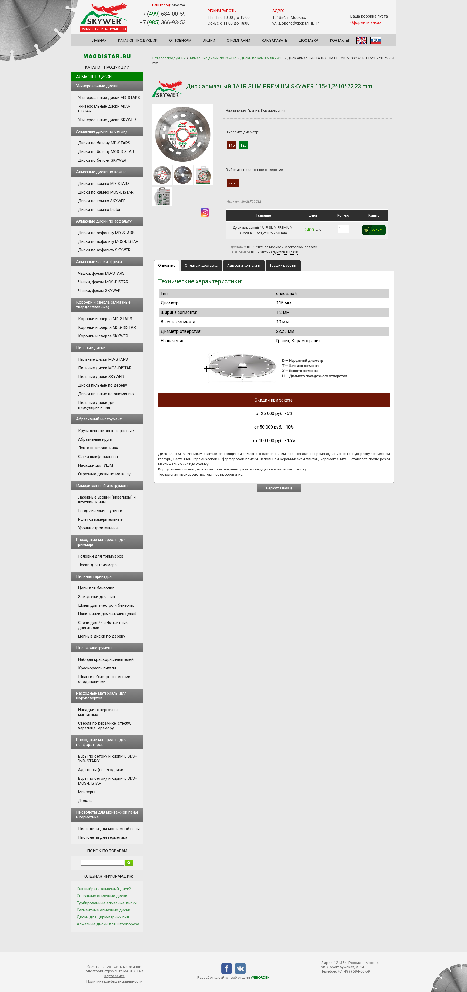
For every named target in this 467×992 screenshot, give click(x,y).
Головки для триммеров (101, 556)
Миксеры (86, 791)
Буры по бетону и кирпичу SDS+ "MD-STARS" (107, 759)
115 (231, 145)
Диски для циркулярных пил (103, 917)
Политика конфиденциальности (114, 981)
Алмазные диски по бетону (101, 131)
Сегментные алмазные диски (103, 910)
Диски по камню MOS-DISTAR (106, 192)
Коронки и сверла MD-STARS (105, 318)
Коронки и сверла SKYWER (103, 336)
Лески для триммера (97, 564)
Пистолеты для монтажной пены (109, 828)
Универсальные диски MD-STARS (109, 97)
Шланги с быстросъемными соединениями (104, 679)
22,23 (233, 183)
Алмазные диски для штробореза (108, 924)
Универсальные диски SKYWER (107, 119)
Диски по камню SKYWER (102, 200)
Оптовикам (180, 40)
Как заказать (275, 40)
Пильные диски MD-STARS (103, 359)
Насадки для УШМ (95, 465)
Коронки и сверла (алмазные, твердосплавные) (103, 305)
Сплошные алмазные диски (102, 896)
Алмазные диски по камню (101, 172)
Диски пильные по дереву (102, 385)
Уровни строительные (98, 528)
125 (243, 145)
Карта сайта (114, 976)
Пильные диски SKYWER (101, 376)
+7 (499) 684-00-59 (354, 971)
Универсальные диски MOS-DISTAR (104, 109)
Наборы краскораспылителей (106, 659)
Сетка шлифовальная (98, 456)
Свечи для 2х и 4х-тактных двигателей (103, 625)
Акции (209, 40)
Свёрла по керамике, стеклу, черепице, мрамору (104, 726)
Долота (85, 800)
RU (375, 40)
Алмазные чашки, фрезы (99, 261)
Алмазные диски (94, 77)
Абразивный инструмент (99, 419)
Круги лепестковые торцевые (106, 430)
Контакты (339, 40)
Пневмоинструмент (94, 647)
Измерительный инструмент (102, 485)
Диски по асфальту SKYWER (104, 250)
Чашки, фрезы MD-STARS (101, 273)
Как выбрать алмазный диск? (104, 889)
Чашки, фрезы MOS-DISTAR (103, 282)
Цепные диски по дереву (101, 636)
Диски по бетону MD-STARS (104, 143)
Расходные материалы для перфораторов (101, 742)
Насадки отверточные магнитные (99, 712)
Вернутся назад (279, 488)
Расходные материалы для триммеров (101, 542)
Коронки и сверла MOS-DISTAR (107, 327)
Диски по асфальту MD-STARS (106, 232)
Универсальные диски (97, 86)
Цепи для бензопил (96, 588)
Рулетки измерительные (100, 519)
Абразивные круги (95, 439)
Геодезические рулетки (100, 510)
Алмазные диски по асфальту (104, 221)
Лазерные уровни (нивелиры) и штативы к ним (107, 500)
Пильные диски (90, 347)
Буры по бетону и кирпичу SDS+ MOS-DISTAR (107, 781)
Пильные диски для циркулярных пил (96, 405)
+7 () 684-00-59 (162, 14)
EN (361, 40)
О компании (238, 40)
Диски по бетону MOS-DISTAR (106, 151)
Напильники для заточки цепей (107, 614)
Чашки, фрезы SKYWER (99, 290)
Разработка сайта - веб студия (233, 977)
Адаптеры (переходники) (101, 769)
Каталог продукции (138, 40)
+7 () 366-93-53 (162, 22)
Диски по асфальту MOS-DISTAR (108, 241)
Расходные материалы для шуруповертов (101, 696)
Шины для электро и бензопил (106, 605)
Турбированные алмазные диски (107, 903)
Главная (98, 40)
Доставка (308, 40)
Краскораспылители (97, 668)
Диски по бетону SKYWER (102, 160)
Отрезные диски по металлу (104, 474)
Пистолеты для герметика (102, 837)
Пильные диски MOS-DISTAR (105, 368)
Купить (378, 230)
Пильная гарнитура (94, 576)
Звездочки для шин (96, 596)
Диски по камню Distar (99, 209)
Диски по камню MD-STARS (104, 183)
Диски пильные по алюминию (106, 394)
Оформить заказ (365, 22)
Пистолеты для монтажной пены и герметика (107, 815)
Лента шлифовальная (98, 448)
